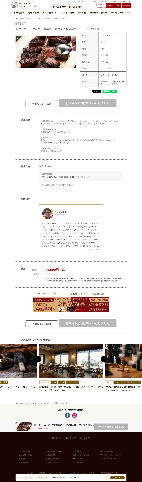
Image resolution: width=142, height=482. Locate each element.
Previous (37, 359)
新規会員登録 (101, 7)
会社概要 (30, 473)
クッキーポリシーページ (42, 477)
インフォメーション (80, 462)
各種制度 (22, 459)
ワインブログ (78, 459)
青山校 (59, 438)
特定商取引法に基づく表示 (110, 473)
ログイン (101, 4)
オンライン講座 (66, 12)
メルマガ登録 (122, 1)
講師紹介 (82, 12)
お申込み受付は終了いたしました (88, 103)
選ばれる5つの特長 (25, 455)
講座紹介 (22, 18)
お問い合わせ (23, 462)
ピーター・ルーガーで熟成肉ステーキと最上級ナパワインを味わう (51, 18)
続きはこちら (94, 249)
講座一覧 (28, 18)
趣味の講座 (33, 12)
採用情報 (42, 473)
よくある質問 (113, 1)
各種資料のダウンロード (54, 459)
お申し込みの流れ (102, 1)
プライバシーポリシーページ (25, 477)
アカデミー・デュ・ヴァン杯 (110, 455)
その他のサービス (79, 451)
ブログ (129, 1)
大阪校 (87, 438)
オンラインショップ (77, 473)
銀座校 (73, 438)
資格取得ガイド (51, 462)
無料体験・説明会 (113, 6)
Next (104, 359)
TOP (17, 18)
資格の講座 (47, 12)
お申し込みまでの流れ (54, 451)
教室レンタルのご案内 (81, 455)
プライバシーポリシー (57, 473)
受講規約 (92, 473)
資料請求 (126, 5)
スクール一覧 (92, 1)
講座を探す (19, 12)
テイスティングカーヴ (108, 459)
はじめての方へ (83, 1)
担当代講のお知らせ (107, 451)
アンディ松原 (106, 68)
